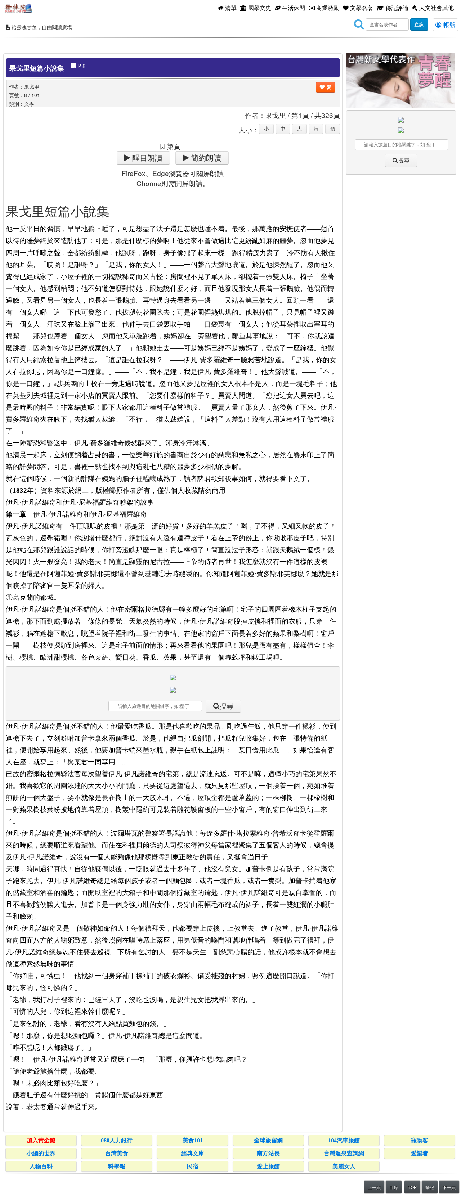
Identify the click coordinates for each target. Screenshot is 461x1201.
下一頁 (449, 1187)
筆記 (429, 1187)
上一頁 (374, 1187)
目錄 (393, 1187)
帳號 (449, 24)
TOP (412, 1187)
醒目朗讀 (146, 158)
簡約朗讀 (205, 158)
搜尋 (226, 706)
